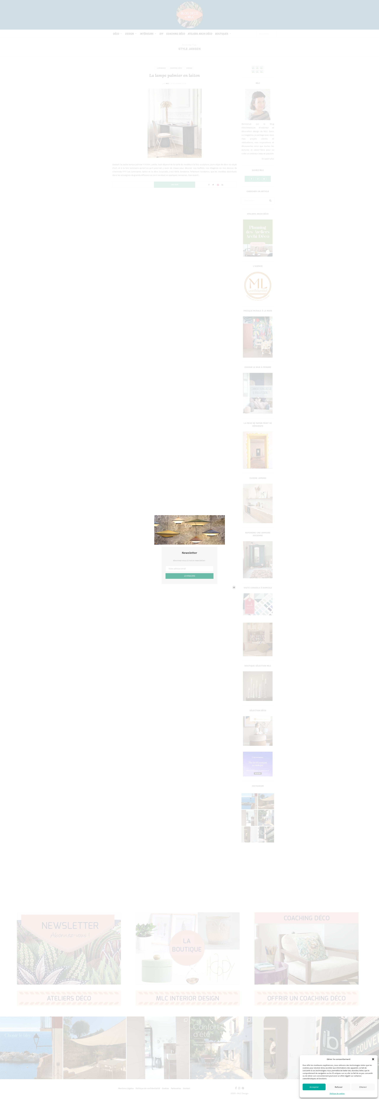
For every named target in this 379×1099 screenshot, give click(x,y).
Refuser (339, 1087)
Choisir (363, 1087)
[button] (373, 1059)
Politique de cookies (337, 1093)
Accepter (314, 1087)
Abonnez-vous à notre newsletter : (189, 560)
